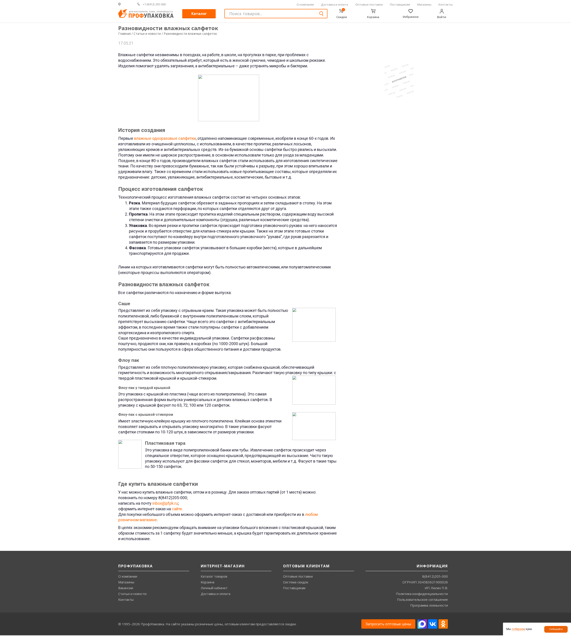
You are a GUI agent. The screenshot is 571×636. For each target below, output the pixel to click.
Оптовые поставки (369, 4)
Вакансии (125, 588)
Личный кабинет (214, 588)
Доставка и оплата (334, 4)
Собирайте (556, 629)
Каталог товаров (214, 576)
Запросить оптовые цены (388, 624)
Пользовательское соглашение (422, 599)
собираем (518, 629)
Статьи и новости (132, 593)
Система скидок (295, 582)
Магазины (424, 4)
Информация (432, 566)
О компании (305, 4)
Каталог (199, 13)
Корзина (207, 582)
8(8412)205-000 (435, 576)
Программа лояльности (429, 605)
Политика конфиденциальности (422, 593)
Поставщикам (400, 4)
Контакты (446, 4)
